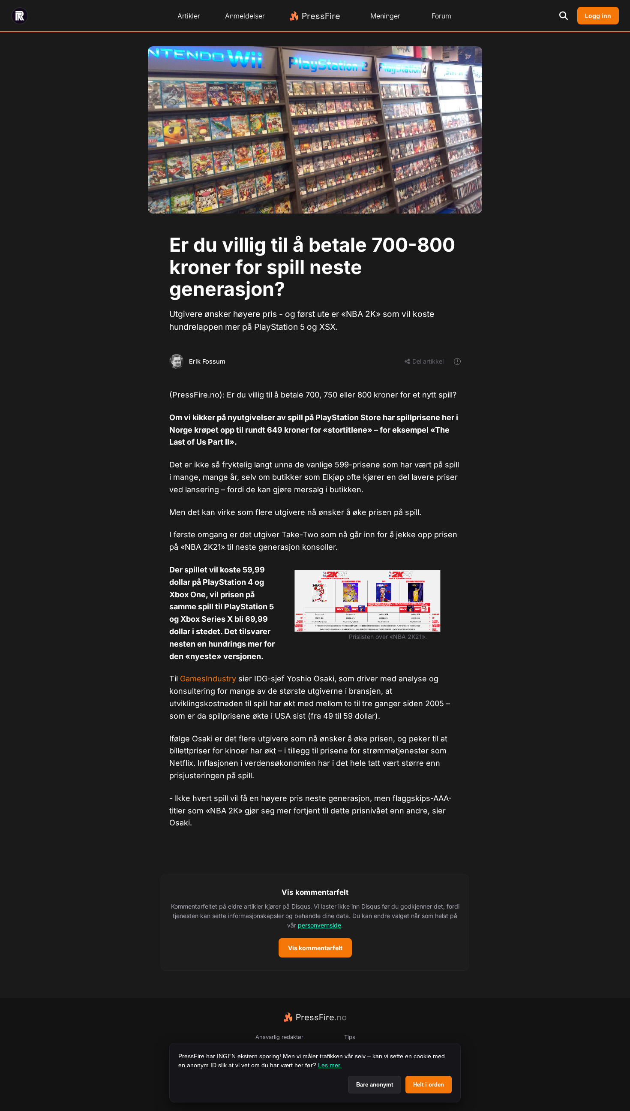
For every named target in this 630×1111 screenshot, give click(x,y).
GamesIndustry (209, 678)
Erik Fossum (207, 361)
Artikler (188, 16)
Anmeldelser (245, 16)
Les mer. (330, 1065)
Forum (441, 16)
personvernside (319, 925)
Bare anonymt (374, 1084)
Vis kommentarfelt (315, 947)
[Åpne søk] (563, 16)
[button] (315, 922)
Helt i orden (428, 1084)
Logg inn (598, 15)
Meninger (385, 16)
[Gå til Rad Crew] (19, 15)
